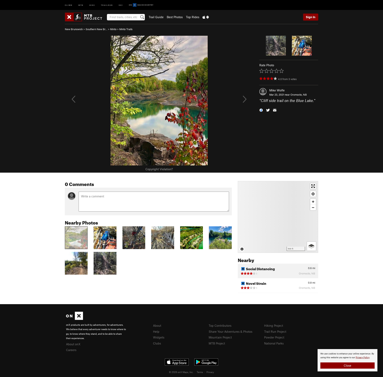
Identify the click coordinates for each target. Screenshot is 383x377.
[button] (261, 110)
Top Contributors (220, 325)
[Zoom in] (313, 202)
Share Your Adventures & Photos (230, 331)
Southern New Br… (96, 29)
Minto (113, 29)
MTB (80, 5)
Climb (68, 5)
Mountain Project (220, 337)
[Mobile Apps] (205, 17)
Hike (92, 5)
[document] (347, 360)
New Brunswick (74, 29)
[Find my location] (313, 194)
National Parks (274, 343)
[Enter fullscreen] (313, 186)
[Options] (311, 246)
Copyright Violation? (159, 169)
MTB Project (217, 343)
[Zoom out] (313, 207)
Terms (200, 372)
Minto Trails (125, 29)
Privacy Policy (362, 357)
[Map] (278, 217)
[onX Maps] (74, 319)
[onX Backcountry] (141, 5)
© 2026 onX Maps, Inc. (181, 372)
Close (347, 365)
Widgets (158, 337)
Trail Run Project (275, 331)
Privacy (210, 372)
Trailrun (107, 5)
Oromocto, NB (298, 94)
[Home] (85, 17)
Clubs (157, 343)
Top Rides (192, 17)
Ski (121, 5)
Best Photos (175, 17)
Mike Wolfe (277, 90)
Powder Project (274, 337)
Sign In (310, 17)
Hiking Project (273, 325)
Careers (71, 350)
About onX (73, 344)
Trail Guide (156, 17)
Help (156, 331)
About (157, 325)
